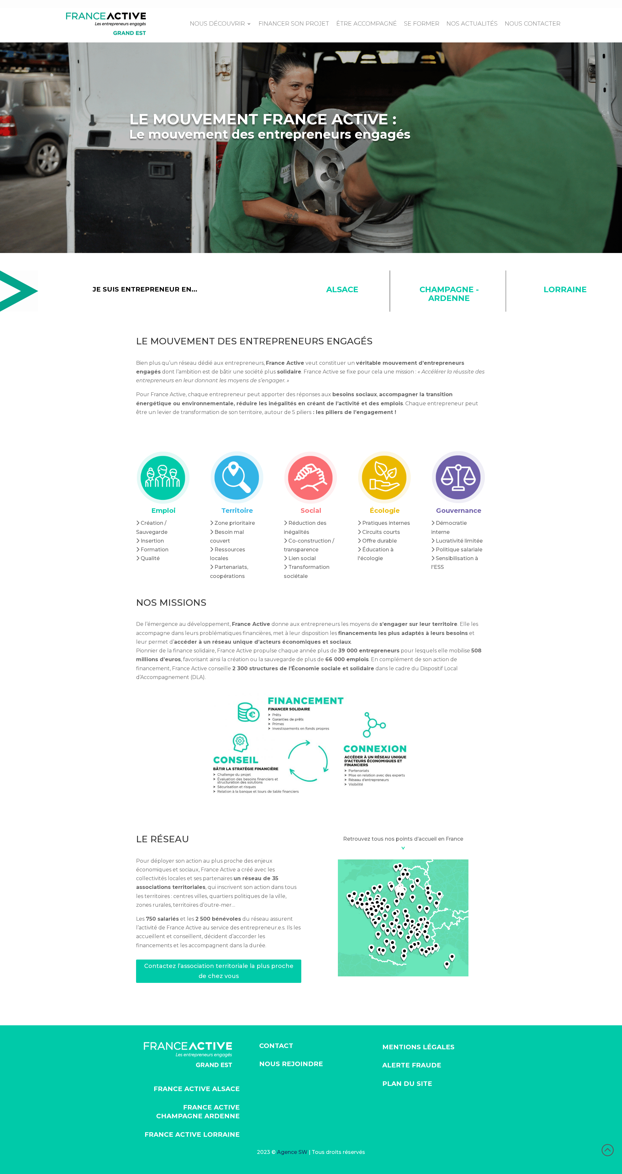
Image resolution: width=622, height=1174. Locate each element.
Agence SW (292, 1152)
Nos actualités (472, 23)
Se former (421, 23)
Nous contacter (532, 23)
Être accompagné (366, 23)
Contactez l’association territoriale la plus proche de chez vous (219, 971)
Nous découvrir (217, 23)
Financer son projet (294, 23)
